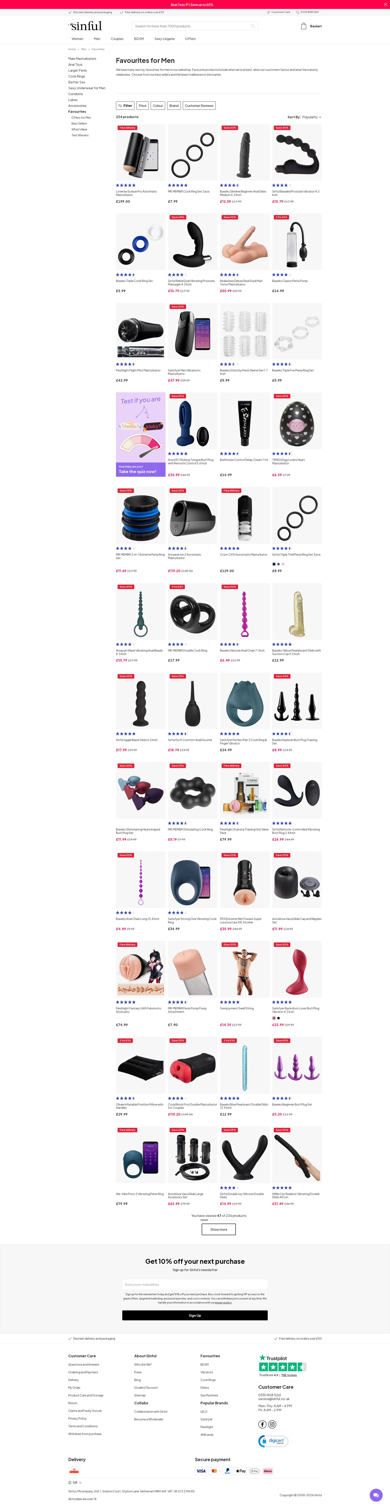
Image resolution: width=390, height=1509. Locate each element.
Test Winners (80, 135)
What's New (79, 129)
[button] (385, 4)
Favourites (77, 111)
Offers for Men (81, 117)
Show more (218, 1229)
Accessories (77, 105)
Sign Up (195, 1315)
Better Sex (76, 82)
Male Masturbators (82, 58)
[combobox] (191, 26)
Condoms (75, 94)
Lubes (73, 100)
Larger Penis (77, 70)
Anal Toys (75, 64)
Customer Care (280, 12)
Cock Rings (76, 76)
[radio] (117, 185)
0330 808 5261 (309, 12)
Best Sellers (79, 123)
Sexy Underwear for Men (86, 88)
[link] (72, 49)
